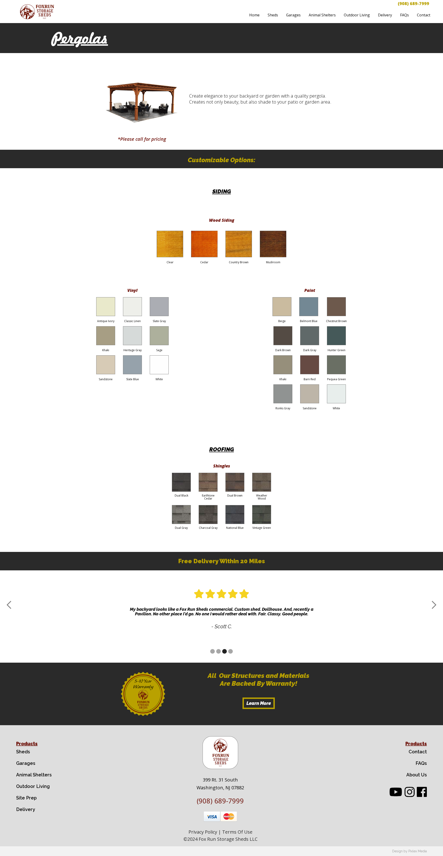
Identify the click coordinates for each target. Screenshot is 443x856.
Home (254, 15)
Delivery (385, 15)
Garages (293, 15)
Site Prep (26, 798)
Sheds (273, 15)
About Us (416, 775)
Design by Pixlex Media (409, 851)
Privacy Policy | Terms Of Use (220, 832)
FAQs (404, 15)
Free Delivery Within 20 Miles (221, 561)
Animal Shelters (322, 15)
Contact (423, 15)
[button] (9, 605)
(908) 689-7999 (413, 3)
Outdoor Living (357, 15)
